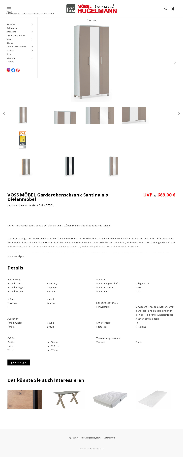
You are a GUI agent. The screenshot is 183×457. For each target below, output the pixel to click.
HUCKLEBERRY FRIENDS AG (94, 449)
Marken (10, 50)
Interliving (11, 31)
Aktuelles (11, 24)
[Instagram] (8, 71)
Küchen (10, 43)
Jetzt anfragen (19, 362)
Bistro (9, 54)
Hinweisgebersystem (91, 437)
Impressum (73, 437)
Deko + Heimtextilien (16, 46)
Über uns (11, 58)
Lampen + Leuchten (16, 35)
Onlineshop (12, 28)
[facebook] (13, 71)
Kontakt (10, 61)
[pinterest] (18, 71)
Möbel (9, 12)
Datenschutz (109, 437)
